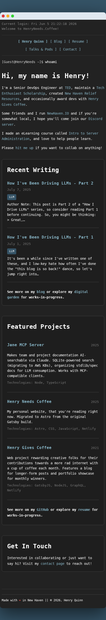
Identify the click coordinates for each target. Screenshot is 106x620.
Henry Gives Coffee (29, 447)
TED (68, 88)
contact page (52, 564)
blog (41, 292)
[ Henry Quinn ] (33, 41)
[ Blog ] (58, 41)
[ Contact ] (70, 49)
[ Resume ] (78, 41)
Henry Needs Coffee (29, 401)
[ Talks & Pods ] (41, 49)
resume (84, 510)
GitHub (43, 510)
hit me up (24, 148)
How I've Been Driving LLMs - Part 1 (50, 237)
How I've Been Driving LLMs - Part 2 (50, 183)
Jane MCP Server (25, 345)
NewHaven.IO (58, 113)
